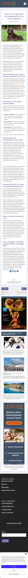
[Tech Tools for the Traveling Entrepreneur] (14, 343)
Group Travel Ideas (7, 512)
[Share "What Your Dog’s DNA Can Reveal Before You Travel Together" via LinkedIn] (16, 282)
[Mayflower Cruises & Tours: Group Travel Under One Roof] (14, 365)
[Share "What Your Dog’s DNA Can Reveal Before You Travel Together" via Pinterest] (14, 282)
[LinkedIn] (17, 271)
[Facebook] (10, 271)
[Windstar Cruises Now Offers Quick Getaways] (14, 388)
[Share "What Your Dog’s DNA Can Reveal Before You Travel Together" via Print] (19, 282)
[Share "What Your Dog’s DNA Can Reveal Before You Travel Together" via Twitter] (11, 282)
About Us (4, 484)
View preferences (14, 574)
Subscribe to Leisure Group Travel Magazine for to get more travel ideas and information (14, 467)
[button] (26, 554)
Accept (14, 566)
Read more (20, 354)
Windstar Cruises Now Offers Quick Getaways (13, 395)
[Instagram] (15, 271)
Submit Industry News (8, 490)
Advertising (4, 487)
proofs (17, 21)
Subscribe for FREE (7, 481)
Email (3, 532)
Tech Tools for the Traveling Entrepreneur (13, 350)
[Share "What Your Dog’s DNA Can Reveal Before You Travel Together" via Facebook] (8, 282)
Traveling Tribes (6, 509)
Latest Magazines (6, 503)
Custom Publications (7, 506)
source (16, 98)
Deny (14, 570)
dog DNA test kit (17, 83)
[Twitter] (13, 271)
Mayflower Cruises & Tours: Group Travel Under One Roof (12, 374)
